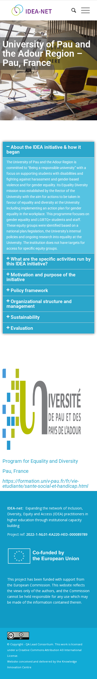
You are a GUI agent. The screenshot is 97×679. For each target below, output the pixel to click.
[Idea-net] (40, 10)
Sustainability (25, 317)
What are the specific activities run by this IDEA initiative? (48, 261)
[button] (48, 149)
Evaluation (22, 328)
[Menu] (83, 10)
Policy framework (29, 290)
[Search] (71, 10)
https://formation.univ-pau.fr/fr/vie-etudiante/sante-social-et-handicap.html (45, 483)
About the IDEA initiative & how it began (43, 149)
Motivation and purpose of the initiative (40, 277)
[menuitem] (71, 10)
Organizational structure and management (39, 304)
